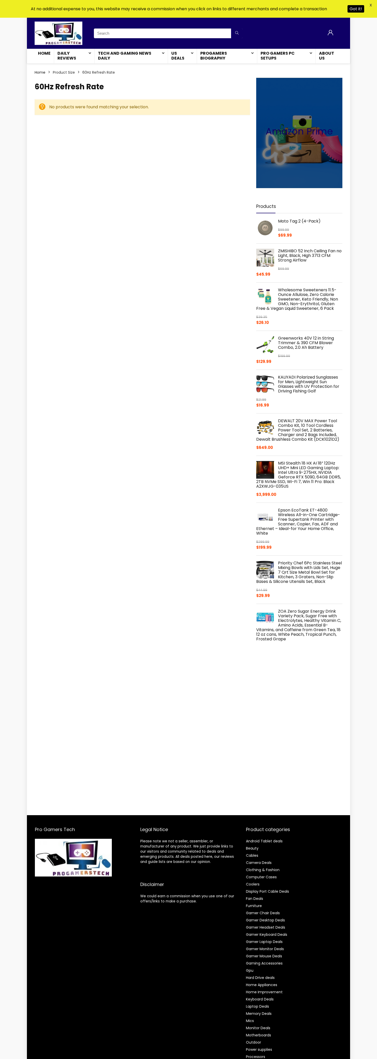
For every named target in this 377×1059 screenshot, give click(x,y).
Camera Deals (259, 862)
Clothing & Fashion (263, 869)
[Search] (237, 33)
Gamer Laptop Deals (264, 941)
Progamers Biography (213, 55)
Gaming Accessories (264, 963)
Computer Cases (261, 877)
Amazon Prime (299, 131)
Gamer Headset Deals (265, 927)
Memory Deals (259, 1013)
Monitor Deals (258, 1028)
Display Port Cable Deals (267, 891)
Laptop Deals (257, 1006)
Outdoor (253, 1042)
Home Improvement (264, 992)
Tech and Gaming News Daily (124, 55)
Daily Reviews (66, 55)
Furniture (254, 905)
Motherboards (258, 1035)
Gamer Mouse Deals (264, 956)
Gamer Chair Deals (263, 913)
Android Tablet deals (264, 841)
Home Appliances (261, 984)
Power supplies (259, 1049)
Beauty (252, 848)
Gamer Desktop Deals (265, 920)
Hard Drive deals (260, 977)
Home (44, 53)
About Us (326, 55)
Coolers (253, 884)
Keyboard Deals (260, 999)
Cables (252, 855)
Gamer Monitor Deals (265, 948)
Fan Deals (254, 898)
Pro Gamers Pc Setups (278, 55)
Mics (250, 1020)
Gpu (249, 970)
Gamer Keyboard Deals (266, 934)
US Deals (177, 55)
